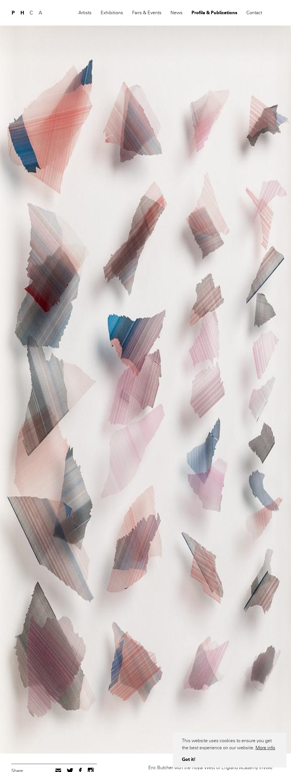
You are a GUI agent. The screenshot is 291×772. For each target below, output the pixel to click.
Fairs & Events (146, 12)
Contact (254, 12)
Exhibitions (112, 12)
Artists (85, 12)
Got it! (189, 759)
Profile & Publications (214, 12)
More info (265, 747)
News (176, 12)
